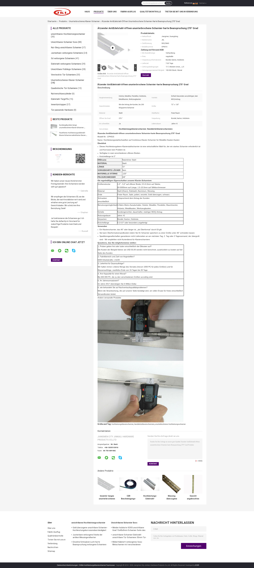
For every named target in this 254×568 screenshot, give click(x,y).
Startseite (52, 21)
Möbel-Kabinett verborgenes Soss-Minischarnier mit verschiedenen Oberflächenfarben (127, 543)
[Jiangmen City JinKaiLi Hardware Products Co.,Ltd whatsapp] (61, 250)
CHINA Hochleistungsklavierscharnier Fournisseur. (97, 565)
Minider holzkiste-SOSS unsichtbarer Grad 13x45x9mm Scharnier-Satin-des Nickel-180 (128, 529)
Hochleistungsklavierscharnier (122, 424)
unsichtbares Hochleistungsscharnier (68, 34)
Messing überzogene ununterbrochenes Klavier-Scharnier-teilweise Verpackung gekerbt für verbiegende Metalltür (172, 497)
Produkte (99, 12)
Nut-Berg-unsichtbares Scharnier (66, 47)
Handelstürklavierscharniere (144, 424)
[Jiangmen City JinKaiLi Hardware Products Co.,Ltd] (62, 12)
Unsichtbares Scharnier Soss (64, 42)
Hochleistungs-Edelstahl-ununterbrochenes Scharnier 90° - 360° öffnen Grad (150, 497)
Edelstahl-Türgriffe (60, 99)
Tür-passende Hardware (62, 110)
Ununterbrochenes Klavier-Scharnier (84, 21)
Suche (168, 3)
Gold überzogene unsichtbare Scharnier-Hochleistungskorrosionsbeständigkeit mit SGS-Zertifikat (90, 529)
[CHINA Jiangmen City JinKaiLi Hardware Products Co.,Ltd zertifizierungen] (58, 158)
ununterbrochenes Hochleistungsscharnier (170, 424)
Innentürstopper (58, 104)
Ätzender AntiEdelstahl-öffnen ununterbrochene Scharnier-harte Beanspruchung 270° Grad (116, 76)
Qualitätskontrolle (150, 12)
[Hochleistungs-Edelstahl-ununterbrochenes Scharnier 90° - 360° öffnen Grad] (150, 484)
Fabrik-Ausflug (128, 12)
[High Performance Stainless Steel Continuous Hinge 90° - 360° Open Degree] (112, 48)
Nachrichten (53, 547)
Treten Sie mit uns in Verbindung (181, 12)
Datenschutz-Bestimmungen (67, 565)
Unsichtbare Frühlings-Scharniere (66, 69)
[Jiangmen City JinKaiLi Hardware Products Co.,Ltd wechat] (68, 250)
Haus (87, 12)
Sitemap (51, 551)
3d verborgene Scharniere (63, 58)
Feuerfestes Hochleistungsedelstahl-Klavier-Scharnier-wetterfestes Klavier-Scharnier (72, 135)
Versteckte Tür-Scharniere (63, 74)
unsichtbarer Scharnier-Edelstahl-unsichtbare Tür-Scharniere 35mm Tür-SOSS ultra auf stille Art (129, 536)
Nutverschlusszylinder (61, 93)
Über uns (112, 12)
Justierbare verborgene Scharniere (67, 53)
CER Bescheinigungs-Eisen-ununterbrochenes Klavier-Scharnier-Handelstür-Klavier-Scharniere (128, 497)
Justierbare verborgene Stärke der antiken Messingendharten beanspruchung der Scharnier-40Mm (88, 536)
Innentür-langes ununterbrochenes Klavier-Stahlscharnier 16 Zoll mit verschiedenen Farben (107, 497)
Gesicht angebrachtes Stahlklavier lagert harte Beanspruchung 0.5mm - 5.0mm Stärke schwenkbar (193, 497)
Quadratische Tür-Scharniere (64, 88)
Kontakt (145, 75)
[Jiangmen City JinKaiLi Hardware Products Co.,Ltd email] (54, 250)
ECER (197, 565)
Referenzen (188, 3)
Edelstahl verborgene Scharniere (66, 64)
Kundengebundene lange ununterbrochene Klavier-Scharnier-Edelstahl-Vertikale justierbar (71, 127)
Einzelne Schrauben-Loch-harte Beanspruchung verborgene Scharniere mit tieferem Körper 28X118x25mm (89, 543)
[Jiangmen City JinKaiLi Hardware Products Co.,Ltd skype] (75, 250)
